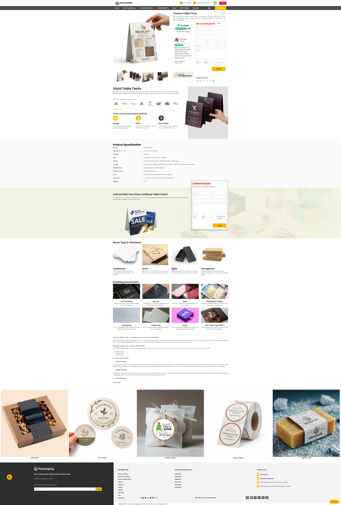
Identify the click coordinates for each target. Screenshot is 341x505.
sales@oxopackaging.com (203, 3)
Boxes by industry (129, 8)
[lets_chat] (183, 74)
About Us (120, 482)
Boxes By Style (162, 8)
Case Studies (184, 8)
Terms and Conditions (124, 476)
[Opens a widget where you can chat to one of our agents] (334, 502)
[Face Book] (141, 498)
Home (117, 8)
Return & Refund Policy (124, 479)
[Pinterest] (153, 498)
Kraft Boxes (178, 482)
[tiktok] (148, 498)
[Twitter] (143, 498)
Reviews (195, 8)
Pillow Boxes (178, 476)
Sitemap (120, 487)
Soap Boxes (178, 474)
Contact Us (121, 484)
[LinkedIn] (145, 498)
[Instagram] (155, 498)
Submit (218, 69)
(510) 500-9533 (187, 3)
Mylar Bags (178, 484)
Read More (181, 20)
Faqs (119, 495)
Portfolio (221, 8)
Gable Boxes (178, 487)
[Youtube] (150, 498)
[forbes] (158, 498)
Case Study (121, 492)
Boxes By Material (146, 8)
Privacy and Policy (123, 474)
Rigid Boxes (178, 479)
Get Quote (223, 3)
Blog (174, 8)
